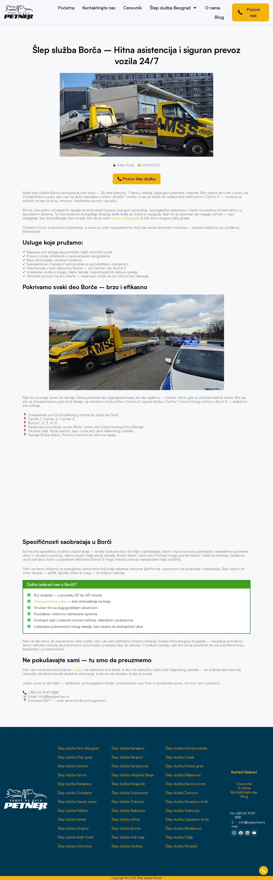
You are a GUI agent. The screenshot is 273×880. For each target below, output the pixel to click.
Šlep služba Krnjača (73, 828)
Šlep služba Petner (149, 878)
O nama (212, 7)
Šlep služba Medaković (183, 828)
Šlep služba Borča (126, 828)
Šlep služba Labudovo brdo (187, 819)
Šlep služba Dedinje (127, 846)
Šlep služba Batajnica (74, 783)
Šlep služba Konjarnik (128, 783)
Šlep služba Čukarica (128, 801)
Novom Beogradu (125, 218)
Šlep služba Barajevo (128, 748)
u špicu (77, 669)
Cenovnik (132, 7)
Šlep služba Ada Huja (128, 837)
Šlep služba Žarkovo (181, 792)
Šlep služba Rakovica (128, 810)
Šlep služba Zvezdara (75, 792)
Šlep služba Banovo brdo (185, 783)
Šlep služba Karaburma (130, 766)
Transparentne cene (50, 601)
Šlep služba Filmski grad (184, 766)
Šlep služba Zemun (73, 766)
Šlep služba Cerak (179, 757)
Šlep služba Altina (125, 819)
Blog (219, 17)
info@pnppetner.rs (252, 822)
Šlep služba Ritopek (181, 846)
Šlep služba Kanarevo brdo (186, 801)
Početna (66, 7)
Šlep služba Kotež (72, 819)
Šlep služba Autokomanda (186, 748)
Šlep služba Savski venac (77, 801)
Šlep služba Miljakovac (183, 775)
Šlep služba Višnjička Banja (132, 775)
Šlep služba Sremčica (75, 846)
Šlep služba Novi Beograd (78, 748)
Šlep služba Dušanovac (130, 792)
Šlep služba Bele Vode (75, 837)
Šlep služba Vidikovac (182, 810)
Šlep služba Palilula (73, 810)
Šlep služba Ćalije (179, 837)
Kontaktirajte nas (98, 7)
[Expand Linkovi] (263, 870)
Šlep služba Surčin (72, 775)
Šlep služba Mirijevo (127, 757)
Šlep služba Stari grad (75, 757)
